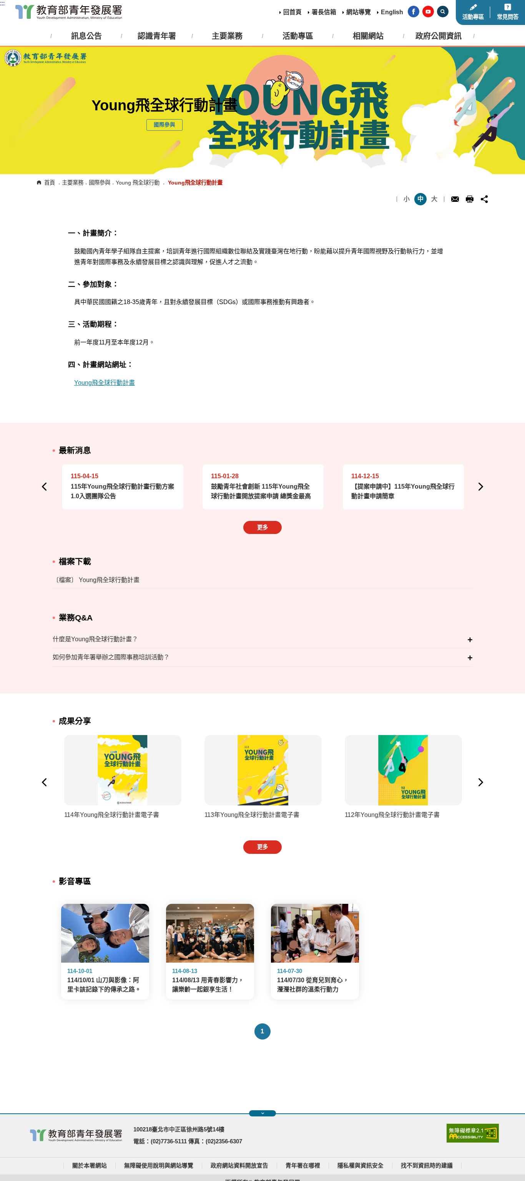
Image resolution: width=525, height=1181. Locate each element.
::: (2, 3)
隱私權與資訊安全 (360, 1166)
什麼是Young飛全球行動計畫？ (95, 638)
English (392, 12)
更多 (262, 527)
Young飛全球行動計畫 (104, 382)
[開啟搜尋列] (443, 12)
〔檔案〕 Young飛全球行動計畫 (96, 580)
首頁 (49, 182)
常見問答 (507, 17)
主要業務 (72, 182)
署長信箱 (324, 12)
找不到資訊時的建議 (427, 1166)
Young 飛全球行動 (137, 182)
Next (481, 486)
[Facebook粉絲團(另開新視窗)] (413, 12)
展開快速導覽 (262, 1113)
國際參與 (99, 182)
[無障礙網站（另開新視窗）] (473, 1141)
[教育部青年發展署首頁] (68, 12)
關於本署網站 (89, 1166)
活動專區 (473, 17)
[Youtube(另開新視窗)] (428, 12)
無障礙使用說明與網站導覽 (158, 1166)
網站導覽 (358, 12)
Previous (44, 486)
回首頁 (292, 12)
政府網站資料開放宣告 (239, 1166)
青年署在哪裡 (303, 1166)
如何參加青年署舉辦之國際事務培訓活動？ (111, 657)
